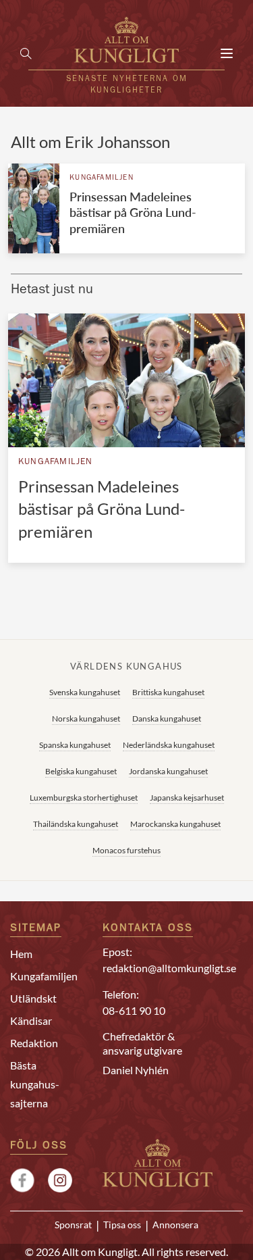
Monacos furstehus (126, 850)
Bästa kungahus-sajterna (34, 1084)
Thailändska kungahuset (75, 824)
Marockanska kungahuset (175, 824)
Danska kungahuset (166, 718)
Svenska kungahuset (84, 692)
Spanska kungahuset (75, 745)
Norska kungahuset (86, 718)
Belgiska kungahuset (81, 771)
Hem (21, 953)
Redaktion (34, 1042)
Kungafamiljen (101, 178)
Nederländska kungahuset (169, 745)
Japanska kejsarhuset (187, 797)
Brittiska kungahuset (168, 692)
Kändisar (31, 1020)
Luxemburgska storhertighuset (84, 797)
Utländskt (33, 998)
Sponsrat (73, 1225)
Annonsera (175, 1225)
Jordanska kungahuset (168, 771)
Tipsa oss (122, 1225)
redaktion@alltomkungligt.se (169, 967)
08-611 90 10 (134, 1010)
